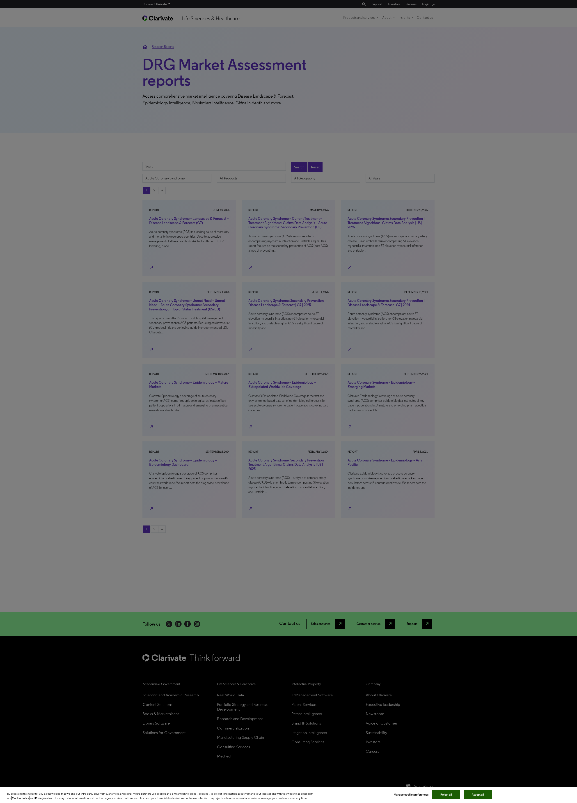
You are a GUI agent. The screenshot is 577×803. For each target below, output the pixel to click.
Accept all (478, 794)
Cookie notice (20, 798)
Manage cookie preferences (411, 794)
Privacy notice (43, 798)
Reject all (446, 794)
